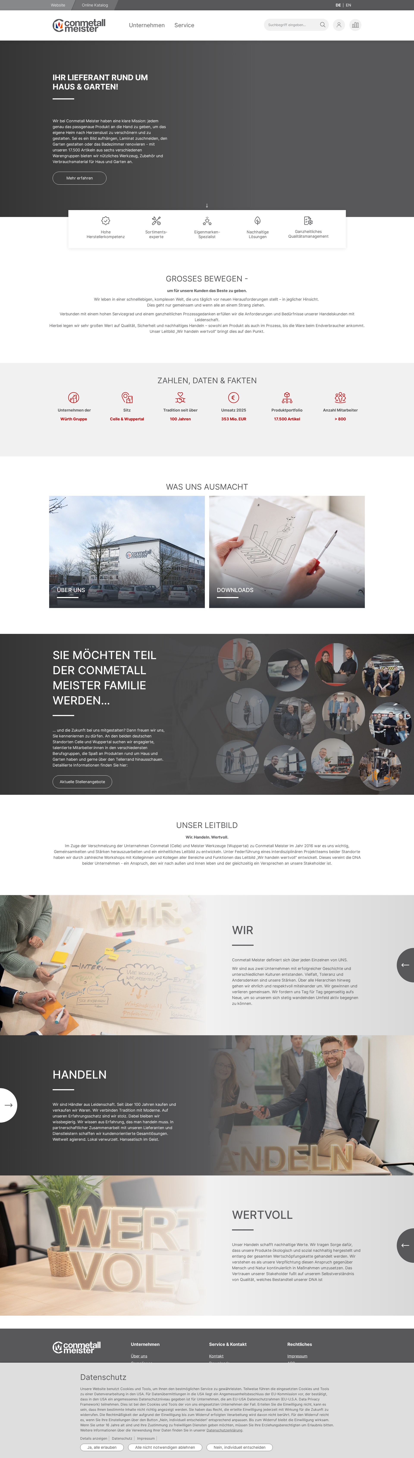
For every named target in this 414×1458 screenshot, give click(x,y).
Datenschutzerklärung (224, 1430)
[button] (339, 25)
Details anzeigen (93, 1438)
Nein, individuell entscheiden (240, 1447)
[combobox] (296, 25)
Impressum (297, 1356)
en (348, 5)
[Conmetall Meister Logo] (79, 25)
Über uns (139, 1356)
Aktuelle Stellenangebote (82, 781)
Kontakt (216, 1356)
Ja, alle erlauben (102, 1447)
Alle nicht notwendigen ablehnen (165, 1447)
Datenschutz (122, 1438)
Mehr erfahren (79, 178)
